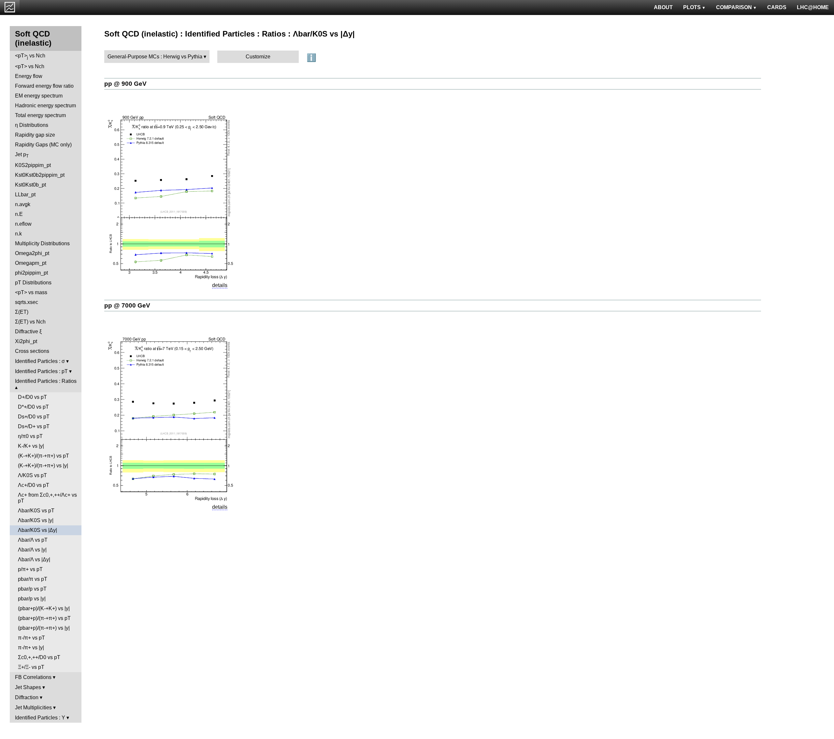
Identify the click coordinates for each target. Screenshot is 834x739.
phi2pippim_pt (31, 273)
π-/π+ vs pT (31, 638)
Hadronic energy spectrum (45, 105)
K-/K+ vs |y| (31, 446)
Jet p (22, 155)
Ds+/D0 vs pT (34, 416)
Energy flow (28, 76)
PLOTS (692, 7)
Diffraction (26, 697)
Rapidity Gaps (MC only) (43, 144)
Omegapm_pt (30, 263)
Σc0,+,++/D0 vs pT (39, 657)
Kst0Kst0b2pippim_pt (40, 175)
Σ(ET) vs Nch (30, 321)
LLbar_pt (25, 194)
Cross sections (32, 351)
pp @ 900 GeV (125, 83)
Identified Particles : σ (40, 361)
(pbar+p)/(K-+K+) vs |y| (44, 608)
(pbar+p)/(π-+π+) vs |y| (44, 628)
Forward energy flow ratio (44, 86)
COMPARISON (734, 7)
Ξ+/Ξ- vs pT (31, 667)
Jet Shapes (28, 687)
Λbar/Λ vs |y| (32, 549)
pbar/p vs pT (32, 589)
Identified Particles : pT (41, 371)
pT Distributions (33, 282)
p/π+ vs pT (30, 569)
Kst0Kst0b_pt (30, 185)
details (219, 285)
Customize (258, 56)
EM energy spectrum (39, 95)
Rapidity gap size (35, 135)
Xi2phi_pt (26, 341)
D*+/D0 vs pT (33, 407)
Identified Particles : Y (40, 717)
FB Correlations (33, 677)
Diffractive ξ (28, 331)
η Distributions (31, 125)
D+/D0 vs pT (32, 397)
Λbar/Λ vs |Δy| (34, 559)
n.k (18, 233)
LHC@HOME (813, 7)
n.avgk (22, 204)
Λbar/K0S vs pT (36, 510)
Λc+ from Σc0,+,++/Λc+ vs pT (47, 498)
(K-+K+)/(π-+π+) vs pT (43, 456)
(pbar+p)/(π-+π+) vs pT (44, 618)
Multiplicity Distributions (42, 243)
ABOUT (663, 7)
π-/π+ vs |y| (31, 647)
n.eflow (23, 224)
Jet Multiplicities (33, 707)
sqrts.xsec (26, 302)
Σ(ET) (21, 312)
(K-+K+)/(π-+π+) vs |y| (43, 465)
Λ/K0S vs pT (32, 475)
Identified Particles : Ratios (46, 381)
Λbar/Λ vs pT (33, 540)
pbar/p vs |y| (32, 598)
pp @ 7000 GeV (127, 305)
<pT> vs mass (31, 292)
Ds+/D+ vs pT (34, 426)
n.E (19, 214)
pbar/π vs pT (32, 579)
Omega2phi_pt (32, 253)
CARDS (776, 7)
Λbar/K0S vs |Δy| (37, 530)
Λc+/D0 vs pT (33, 485)
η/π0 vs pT (30, 436)
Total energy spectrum (40, 115)
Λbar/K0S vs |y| (35, 520)
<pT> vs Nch (30, 56)
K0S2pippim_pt (33, 165)
